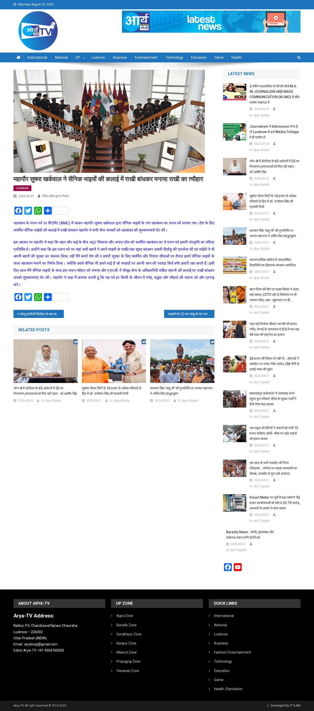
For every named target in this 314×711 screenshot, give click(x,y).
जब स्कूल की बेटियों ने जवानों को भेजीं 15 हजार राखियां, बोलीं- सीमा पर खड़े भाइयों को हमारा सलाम (273, 433)
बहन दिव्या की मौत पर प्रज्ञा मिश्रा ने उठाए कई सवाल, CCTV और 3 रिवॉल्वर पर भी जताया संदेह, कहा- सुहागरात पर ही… (274, 294)
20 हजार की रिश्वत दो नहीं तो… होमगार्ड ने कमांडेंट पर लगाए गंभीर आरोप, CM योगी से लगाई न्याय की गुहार (274, 363)
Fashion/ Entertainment (232, 652)
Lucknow (98, 57)
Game (219, 57)
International (37, 57)
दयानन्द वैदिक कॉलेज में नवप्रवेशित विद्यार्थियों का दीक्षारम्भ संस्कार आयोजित (272, 262)
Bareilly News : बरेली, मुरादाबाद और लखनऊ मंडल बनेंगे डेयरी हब (250, 534)
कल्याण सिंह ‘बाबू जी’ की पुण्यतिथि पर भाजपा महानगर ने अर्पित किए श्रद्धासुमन (181, 391)
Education (199, 57)
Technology (174, 57)
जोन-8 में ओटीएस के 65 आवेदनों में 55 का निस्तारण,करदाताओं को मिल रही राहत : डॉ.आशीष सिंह (45, 391)
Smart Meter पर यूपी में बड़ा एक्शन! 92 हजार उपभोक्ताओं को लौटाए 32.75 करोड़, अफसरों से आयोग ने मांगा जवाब (274, 502)
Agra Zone (125, 616)
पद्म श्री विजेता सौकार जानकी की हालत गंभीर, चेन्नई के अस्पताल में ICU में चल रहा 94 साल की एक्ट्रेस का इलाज (274, 329)
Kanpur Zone (126, 643)
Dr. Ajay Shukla (51, 400)
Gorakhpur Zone (129, 634)
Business (120, 57)
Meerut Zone (127, 652)
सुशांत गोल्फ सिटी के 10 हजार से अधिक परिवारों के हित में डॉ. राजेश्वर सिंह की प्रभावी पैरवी (111, 391)
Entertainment (146, 57)
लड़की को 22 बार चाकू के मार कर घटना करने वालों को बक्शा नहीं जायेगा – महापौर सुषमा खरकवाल (191, 314)
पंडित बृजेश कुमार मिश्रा (55, 196)
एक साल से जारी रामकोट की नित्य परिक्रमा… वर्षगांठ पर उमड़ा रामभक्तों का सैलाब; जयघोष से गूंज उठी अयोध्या (273, 468)
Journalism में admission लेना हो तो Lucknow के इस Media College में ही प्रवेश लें (274, 131)
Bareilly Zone (127, 625)
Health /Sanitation (228, 689)
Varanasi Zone (128, 671)
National (61, 57)
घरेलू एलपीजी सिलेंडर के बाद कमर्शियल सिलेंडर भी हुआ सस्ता (42, 314)
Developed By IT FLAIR (286, 705)
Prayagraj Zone (128, 661)
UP (78, 57)
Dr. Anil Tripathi (259, 312)
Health (237, 57)
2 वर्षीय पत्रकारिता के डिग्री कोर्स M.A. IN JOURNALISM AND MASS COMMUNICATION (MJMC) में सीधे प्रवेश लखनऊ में (274, 94)
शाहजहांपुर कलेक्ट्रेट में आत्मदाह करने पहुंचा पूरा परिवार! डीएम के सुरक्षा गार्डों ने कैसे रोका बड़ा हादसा (272, 398)
